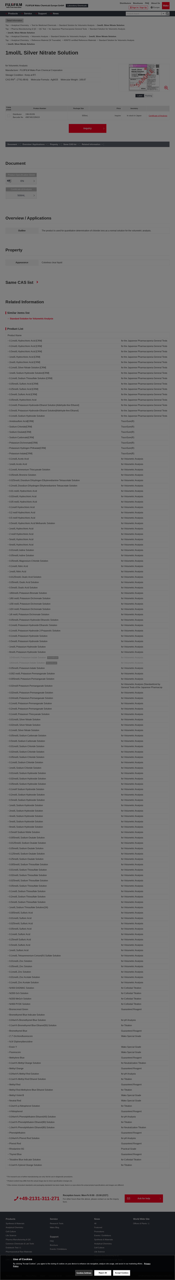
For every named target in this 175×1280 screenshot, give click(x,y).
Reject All (103, 1273)
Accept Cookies (121, 1273)
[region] (87, 1267)
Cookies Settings (84, 1273)
